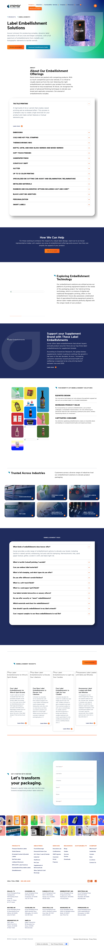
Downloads (67, 859)
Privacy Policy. (93, 939)
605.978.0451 (46, 915)
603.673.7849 (11, 915)
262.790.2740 (64, 915)
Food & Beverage (39, 848)
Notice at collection (42, 944)
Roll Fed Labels (16, 859)
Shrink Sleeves (16, 851)
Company (62, 4)
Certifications (57, 851)
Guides (66, 851)
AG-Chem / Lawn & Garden (41, 854)
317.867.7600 (11, 927)
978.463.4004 (64, 898)
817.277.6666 (11, 902)
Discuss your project (35, 8)
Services (55, 4)
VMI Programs (57, 854)
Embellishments (16, 870)
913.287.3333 (46, 898)
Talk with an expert (52, 251)
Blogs (65, 848)
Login (77, 4)
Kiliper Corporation (30, 922)
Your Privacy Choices (57, 944)
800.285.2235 (25, 881)
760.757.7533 (29, 898)
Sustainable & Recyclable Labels (21, 867)
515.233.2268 (28, 927)
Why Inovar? (93, 848)
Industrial (36, 857)
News (91, 857)
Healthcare (37, 859)
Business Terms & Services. (81, 939)
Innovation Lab (57, 848)
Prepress (55, 862)
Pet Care (36, 862)
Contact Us (92, 862)
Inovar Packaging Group (31, 893)
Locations (92, 859)
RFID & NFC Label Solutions (20, 865)
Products (31, 4)
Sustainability (48, 4)
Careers (91, 854)
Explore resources (89, 662)
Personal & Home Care (40, 851)
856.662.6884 (82, 915)
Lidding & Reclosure (17, 862)
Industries (39, 4)
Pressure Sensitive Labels (19, 848)
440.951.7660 (29, 915)
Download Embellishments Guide (38, 47)
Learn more (16, 126)
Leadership (92, 851)
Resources (71, 4)
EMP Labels (10, 922)
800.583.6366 (82, 898)
